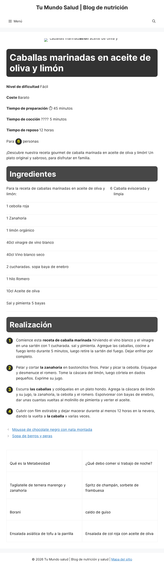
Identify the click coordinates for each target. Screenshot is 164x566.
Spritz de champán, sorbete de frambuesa (112, 488)
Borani (15, 512)
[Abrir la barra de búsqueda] (154, 21)
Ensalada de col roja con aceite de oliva (119, 534)
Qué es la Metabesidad (30, 463)
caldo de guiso (98, 512)
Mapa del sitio (121, 559)
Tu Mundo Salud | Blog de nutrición (82, 7)
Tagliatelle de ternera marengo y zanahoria (38, 488)
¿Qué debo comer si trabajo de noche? (118, 463)
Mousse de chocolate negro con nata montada (52, 429)
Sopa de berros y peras (32, 436)
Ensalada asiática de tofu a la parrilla (41, 534)
